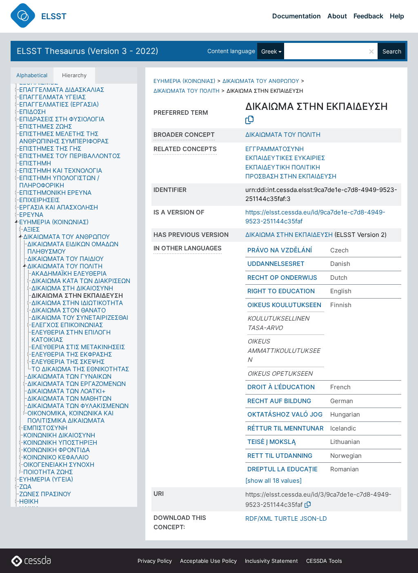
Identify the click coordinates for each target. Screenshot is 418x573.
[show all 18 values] (273, 480)
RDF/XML (258, 518)
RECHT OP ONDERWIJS (282, 277)
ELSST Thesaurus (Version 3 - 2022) (87, 51)
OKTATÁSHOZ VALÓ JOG (284, 414)
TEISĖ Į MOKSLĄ (271, 442)
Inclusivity (271, 560)
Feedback (368, 16)
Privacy (155, 560)
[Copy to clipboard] (249, 120)
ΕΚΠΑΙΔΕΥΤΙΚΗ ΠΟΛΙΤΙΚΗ (282, 167)
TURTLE (286, 518)
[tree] (74, 295)
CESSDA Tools (324, 560)
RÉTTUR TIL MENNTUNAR (285, 428)
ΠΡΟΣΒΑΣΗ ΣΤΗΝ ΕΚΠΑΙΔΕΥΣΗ (290, 176)
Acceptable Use (208, 560)
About (337, 16)
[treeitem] (65, 90)
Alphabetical (31, 75)
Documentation (296, 16)
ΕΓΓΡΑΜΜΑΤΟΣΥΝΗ (274, 149)
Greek (269, 51)
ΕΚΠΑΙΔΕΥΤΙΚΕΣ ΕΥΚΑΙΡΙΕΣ (285, 158)
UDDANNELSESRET (276, 264)
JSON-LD (313, 518)
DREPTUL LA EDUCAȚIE (282, 469)
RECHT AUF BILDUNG (279, 401)
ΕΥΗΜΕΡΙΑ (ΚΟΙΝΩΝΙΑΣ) (184, 81)
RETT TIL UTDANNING (279, 455)
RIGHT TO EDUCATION (281, 291)
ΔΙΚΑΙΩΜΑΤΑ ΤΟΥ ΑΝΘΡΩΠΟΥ (260, 81)
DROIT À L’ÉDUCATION (281, 387)
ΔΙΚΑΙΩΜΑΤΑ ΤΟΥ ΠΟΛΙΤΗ (186, 90)
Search (391, 51)
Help (397, 16)
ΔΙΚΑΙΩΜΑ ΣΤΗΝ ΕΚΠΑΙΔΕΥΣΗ (289, 235)
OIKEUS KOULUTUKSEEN (284, 305)
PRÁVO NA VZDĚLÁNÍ (279, 250)
